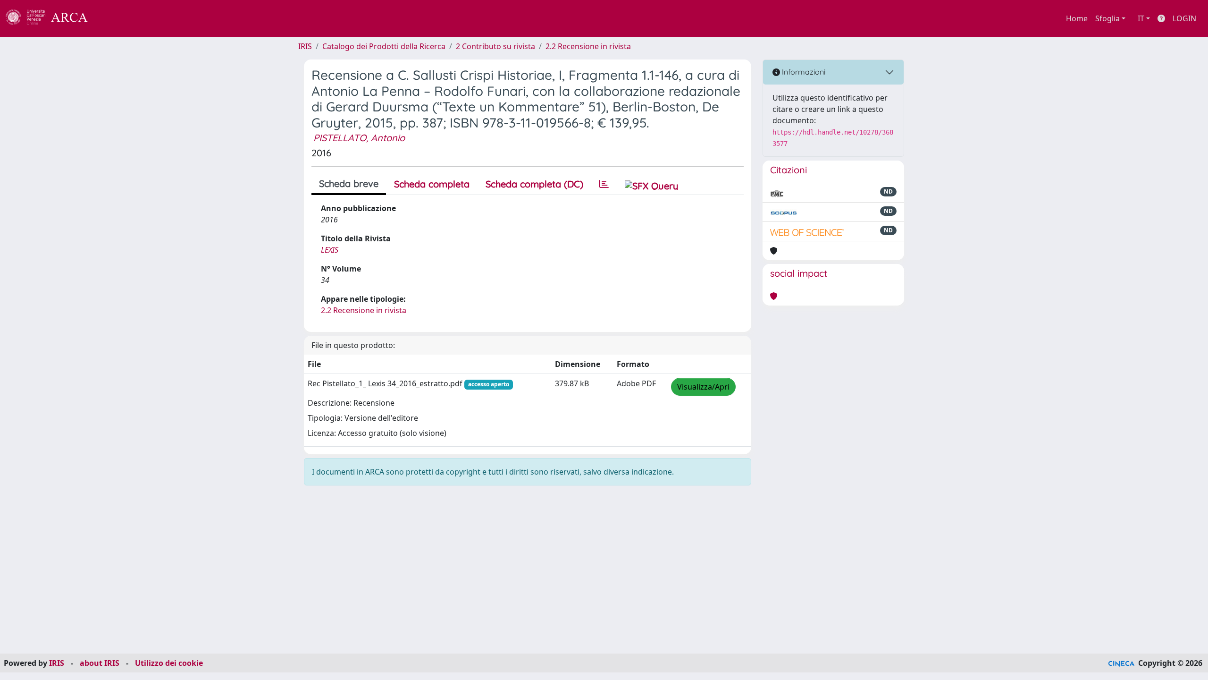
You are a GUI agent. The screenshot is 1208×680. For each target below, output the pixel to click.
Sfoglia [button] (1107, 18)
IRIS (305, 46)
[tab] (604, 184)
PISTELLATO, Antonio (359, 138)
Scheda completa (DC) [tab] (534, 184)
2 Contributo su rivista (495, 46)
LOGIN (1184, 18)
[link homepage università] (113, 18)
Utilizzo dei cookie (169, 663)
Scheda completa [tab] (432, 184)
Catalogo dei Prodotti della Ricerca (383, 46)
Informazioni (802, 71)
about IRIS (99, 663)
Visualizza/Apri (703, 387)
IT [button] (1141, 18)
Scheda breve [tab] (348, 183)
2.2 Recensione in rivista (588, 46)
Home (1077, 18)
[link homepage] (52, 18)
